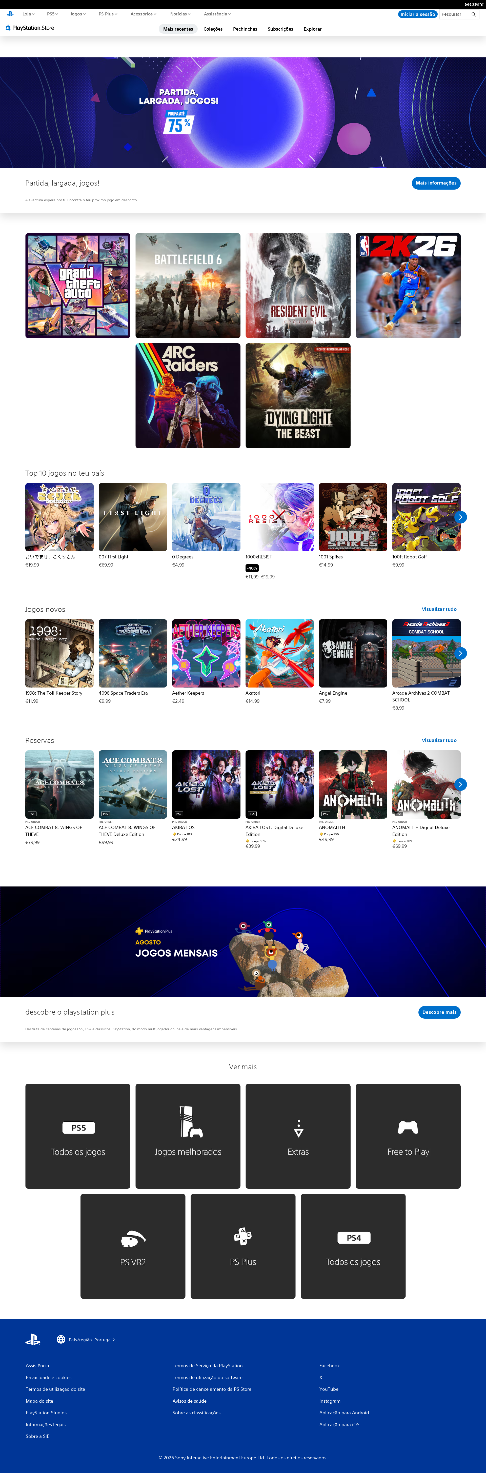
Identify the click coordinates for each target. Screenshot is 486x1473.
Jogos (76, 13)
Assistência (215, 13)
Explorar (313, 29)
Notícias (178, 13)
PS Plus (106, 13)
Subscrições (280, 29)
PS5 (51, 13)
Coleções (213, 29)
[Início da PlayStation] (10, 14)
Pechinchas (245, 29)
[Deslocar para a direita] (460, 517)
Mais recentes (178, 29)
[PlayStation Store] (31, 28)
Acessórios (142, 13)
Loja (26, 13)
